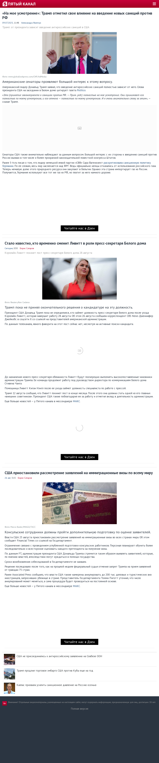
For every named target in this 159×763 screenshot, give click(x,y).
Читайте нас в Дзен (79, 228)
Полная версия (79, 708)
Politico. (81, 90)
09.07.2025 (7, 22)
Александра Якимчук (31, 22)
